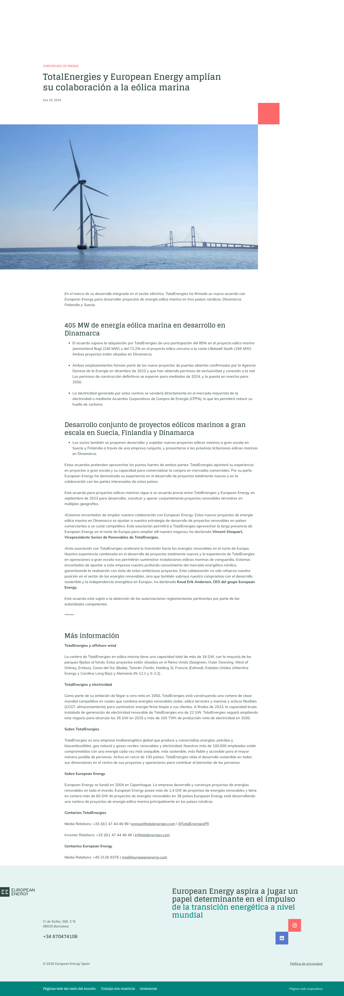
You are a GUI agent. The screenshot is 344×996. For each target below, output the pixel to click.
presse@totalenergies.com (153, 823)
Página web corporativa (305, 989)
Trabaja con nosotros (118, 988)
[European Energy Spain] (17, 892)
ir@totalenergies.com (152, 835)
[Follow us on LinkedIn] (282, 938)
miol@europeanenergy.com (144, 857)
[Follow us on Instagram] (294, 925)
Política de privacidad (306, 964)
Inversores (148, 988)
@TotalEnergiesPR (193, 823)
